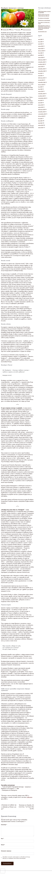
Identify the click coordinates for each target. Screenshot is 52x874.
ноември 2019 (41, 95)
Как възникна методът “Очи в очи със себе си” (43, 15)
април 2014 (40, 125)
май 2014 (40, 123)
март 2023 (40, 66)
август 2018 (41, 116)
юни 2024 (40, 52)
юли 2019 (40, 100)
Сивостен (29, 797)
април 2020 (40, 91)
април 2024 (40, 57)
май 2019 (40, 102)
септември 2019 (42, 98)
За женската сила (42, 31)
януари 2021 (41, 80)
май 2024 (40, 55)
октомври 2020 (41, 82)
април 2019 (40, 104)
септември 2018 (42, 113)
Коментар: (4, 824)
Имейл (3, 844)
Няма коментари (27, 29)
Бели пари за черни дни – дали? (44, 23)
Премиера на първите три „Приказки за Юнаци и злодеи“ (8, 807)
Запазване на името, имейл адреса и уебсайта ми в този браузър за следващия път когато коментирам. (16, 857)
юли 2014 (40, 118)
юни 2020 (40, 89)
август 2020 (41, 84)
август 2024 (41, 50)
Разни (12, 29)
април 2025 (40, 46)
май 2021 (40, 75)
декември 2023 (41, 62)
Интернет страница (6, 850)
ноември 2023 (41, 64)
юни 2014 (40, 120)
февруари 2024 (41, 59)
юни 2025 (40, 41)
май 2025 (40, 43)
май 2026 (40, 39)
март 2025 (40, 48)
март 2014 (40, 127)
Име (2, 838)
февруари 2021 (41, 77)
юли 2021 (40, 73)
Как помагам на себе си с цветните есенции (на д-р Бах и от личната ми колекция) (44, 27)
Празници (18, 29)
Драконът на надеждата (44, 20)
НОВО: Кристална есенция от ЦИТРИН (44, 12)
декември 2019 (41, 93)
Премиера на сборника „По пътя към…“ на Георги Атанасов (26, 806)
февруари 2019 (41, 109)
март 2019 (40, 107)
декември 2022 (41, 68)
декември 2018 (41, 111)
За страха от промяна (43, 18)
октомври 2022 (41, 71)
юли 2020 (40, 86)
